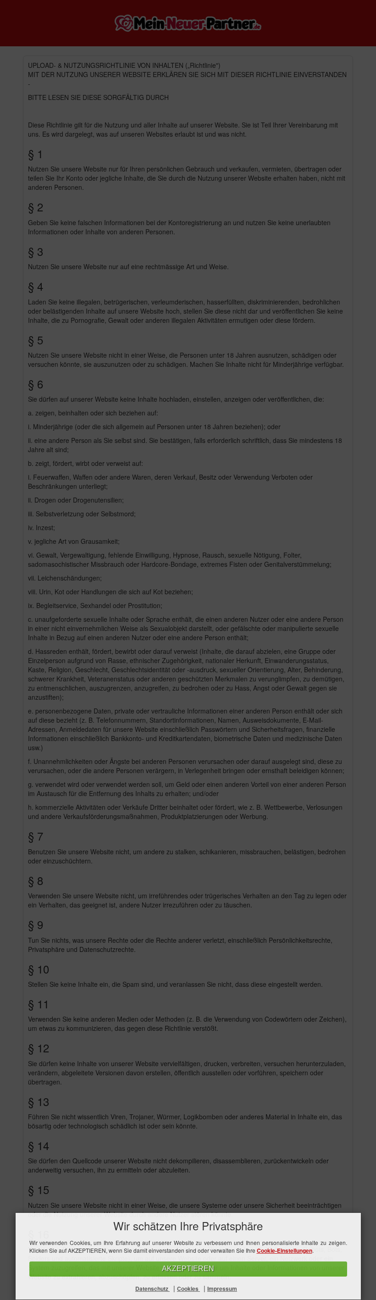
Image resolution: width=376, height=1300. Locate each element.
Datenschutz (152, 1288)
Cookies (188, 1288)
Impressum (222, 1288)
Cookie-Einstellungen (284, 1250)
